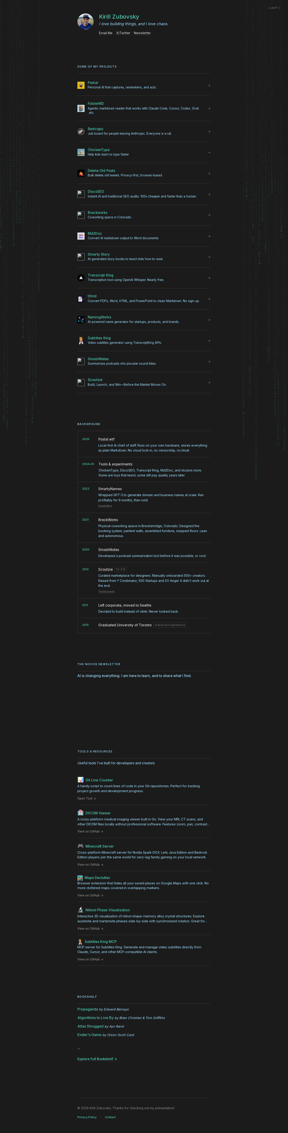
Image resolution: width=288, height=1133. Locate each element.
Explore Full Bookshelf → (97, 1059)
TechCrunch (106, 591)
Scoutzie (105, 569)
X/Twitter (123, 33)
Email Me (105, 33)
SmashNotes (108, 550)
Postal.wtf (106, 439)
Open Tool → (86, 798)
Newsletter (142, 33)
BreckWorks (108, 520)
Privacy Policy (87, 1117)
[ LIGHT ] (274, 7)
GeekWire (105, 506)
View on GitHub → (90, 831)
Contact (110, 1117)
